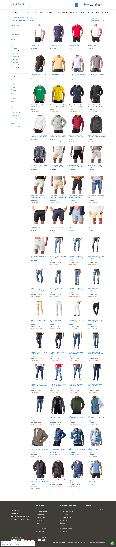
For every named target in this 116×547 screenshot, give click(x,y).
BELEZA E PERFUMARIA (37, 12)
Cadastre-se (90, 5)
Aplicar (27, 129)
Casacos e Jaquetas (15, 34)
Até (19, 126)
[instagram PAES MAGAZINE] (11, 505)
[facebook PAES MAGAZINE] (15, 505)
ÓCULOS (82, 12)
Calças (12, 32)
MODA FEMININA (50, 12)
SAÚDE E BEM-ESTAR (101, 12)
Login (88, 4)
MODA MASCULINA (62, 12)
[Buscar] (76, 5)
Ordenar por (94, 18)
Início (27, 12)
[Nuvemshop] (59, 543)
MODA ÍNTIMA (73, 12)
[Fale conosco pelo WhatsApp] (112, 543)
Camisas (13, 39)
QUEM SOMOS (39, 532)
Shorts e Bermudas (15, 36)
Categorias (14, 12)
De (11, 126)
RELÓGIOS (90, 12)
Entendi (17, 544)
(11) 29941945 (14, 513)
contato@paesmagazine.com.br (20, 516)
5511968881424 (15, 511)
